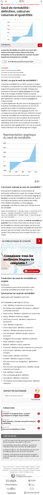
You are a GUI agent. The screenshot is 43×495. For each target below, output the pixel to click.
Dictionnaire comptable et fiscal (28, 4)
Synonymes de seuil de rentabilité (10, 77)
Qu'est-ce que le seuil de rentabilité (10, 70)
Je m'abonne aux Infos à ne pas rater (20, 61)
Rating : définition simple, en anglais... (16, 316)
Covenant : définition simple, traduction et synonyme (22, 347)
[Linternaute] (11, 485)
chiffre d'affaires (24, 91)
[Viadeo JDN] (32, 488)
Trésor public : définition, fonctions (15, 355)
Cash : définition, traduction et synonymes (18, 305)
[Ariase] (11, 493)
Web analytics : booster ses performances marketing (19, 421)
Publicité (32, 466)
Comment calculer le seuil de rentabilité (12, 72)
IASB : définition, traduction (12, 372)
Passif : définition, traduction (13, 341)
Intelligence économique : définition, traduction (20, 339)
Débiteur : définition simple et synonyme (18, 330)
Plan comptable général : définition (16, 375)
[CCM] (32, 481)
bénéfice (4, 198)
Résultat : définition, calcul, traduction (16, 344)
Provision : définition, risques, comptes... (17, 358)
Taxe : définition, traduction (13, 324)
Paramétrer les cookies (32, 468)
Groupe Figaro (14, 472)
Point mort (5, 297)
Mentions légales (35, 470)
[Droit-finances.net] (32, 485)
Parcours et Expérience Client (13, 428)
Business (7, 4)
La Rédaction (5, 44)
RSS (21, 470)
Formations (8, 408)
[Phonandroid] (32, 492)
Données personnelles (19, 468)
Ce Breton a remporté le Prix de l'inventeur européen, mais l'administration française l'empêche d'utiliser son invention (21, 456)
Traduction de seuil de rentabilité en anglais (13, 74)
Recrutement (8, 468)
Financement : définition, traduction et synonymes (21, 313)
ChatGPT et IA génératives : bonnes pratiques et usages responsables (16, 413)
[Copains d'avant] (11, 488)
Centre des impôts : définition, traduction (18, 327)
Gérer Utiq (5, 470)
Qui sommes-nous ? (9, 466)
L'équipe (18, 466)
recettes (25, 110)
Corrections (26, 470)
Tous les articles (13, 470)
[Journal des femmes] (11, 481)
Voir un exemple (35, 399)
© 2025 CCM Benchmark (26, 472)
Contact (37, 466)
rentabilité (31, 98)
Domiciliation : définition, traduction (16, 378)
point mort (35, 103)
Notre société (25, 466)
